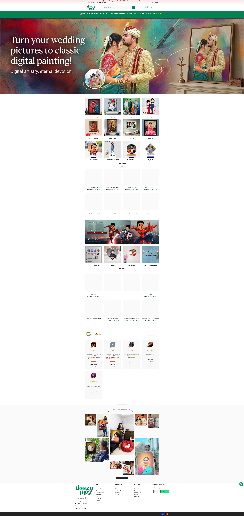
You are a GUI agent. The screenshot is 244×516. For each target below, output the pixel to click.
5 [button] (124, 89)
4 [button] (123, 89)
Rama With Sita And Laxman (150, 211)
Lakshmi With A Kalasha (131, 211)
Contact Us (157, 2)
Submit (164, 491)
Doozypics (96, 333)
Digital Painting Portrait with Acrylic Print (131, 318)
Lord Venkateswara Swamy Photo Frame (93, 187)
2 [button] (119, 89)
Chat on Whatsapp (102, 2)
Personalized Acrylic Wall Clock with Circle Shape (150, 293)
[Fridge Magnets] (93, 254)
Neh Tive (131, 362)
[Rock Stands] (93, 149)
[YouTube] (85, 508)
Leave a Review (152, 333)
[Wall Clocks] (131, 254)
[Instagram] (79, 508)
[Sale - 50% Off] (93, 127)
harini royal (150, 359)
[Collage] (131, 127)
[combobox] (117, 7)
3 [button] (121, 89)
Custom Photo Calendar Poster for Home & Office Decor (93, 293)
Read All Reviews (122, 402)
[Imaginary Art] (112, 127)
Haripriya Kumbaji (93, 392)
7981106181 (88, 2)
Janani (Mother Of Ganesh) (150, 187)
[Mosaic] (150, 127)
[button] (240, 483)
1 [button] (117, 89)
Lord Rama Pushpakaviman (93, 211)
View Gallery (122, 478)
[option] (122, 56)
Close (158, 0)
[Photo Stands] (131, 149)
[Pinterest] (82, 508)
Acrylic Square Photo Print (112, 318)
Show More (97, 358)
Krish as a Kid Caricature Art (112, 292)
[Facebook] (76, 508)
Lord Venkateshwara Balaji (131, 187)
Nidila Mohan (112, 364)
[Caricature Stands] (112, 149)
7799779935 (93, 2)
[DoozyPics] (122, 232)
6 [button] (126, 89)
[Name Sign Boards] (150, 254)
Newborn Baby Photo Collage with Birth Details (93, 319)
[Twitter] (88, 508)
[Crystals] (150, 149)
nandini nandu (93, 364)
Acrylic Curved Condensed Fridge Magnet (150, 318)
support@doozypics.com (82, 505)
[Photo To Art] (93, 106)
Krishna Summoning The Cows (112, 187)
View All (122, 165)
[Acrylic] (112, 106)
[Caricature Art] (150, 106)
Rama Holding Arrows (112, 211)
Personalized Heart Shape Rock (131, 292)
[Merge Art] (131, 106)
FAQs (152, 2)
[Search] (119, 7)
